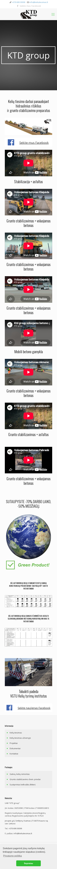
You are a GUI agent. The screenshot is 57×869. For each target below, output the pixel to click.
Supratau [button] (28, 863)
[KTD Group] (28, 14)
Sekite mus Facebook (30, 5)
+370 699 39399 (18, 2)
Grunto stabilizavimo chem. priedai (25, 779)
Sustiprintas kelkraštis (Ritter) (22, 784)
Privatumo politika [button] (12, 856)
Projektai (14, 743)
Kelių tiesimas (16, 732)
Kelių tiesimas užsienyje (20, 738)
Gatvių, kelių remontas (20, 774)
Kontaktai (14, 753)
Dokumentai (15, 748)
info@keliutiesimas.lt (39, 2)
